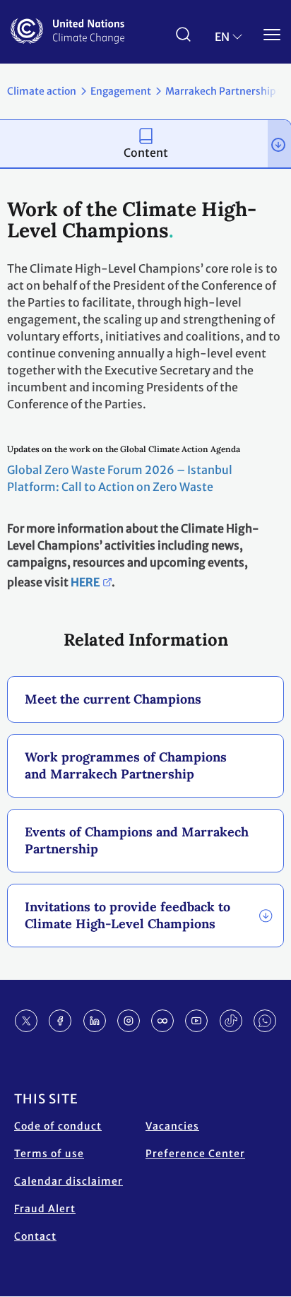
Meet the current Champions (113, 699)
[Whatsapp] (265, 1020)
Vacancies (172, 1126)
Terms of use (49, 1153)
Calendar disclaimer (68, 1181)
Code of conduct (58, 1126)
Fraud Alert (45, 1208)
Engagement (120, 91)
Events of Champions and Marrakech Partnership (137, 840)
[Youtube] (196, 1020)
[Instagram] (128, 1020)
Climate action (41, 91)
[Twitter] (26, 1020)
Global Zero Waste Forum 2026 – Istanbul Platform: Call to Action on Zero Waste (119, 478)
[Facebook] (60, 1020)
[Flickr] (162, 1020)
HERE (85, 582)
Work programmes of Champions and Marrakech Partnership (126, 765)
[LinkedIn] (94, 1020)
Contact (35, 1236)
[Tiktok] (231, 1020)
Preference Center (195, 1153)
